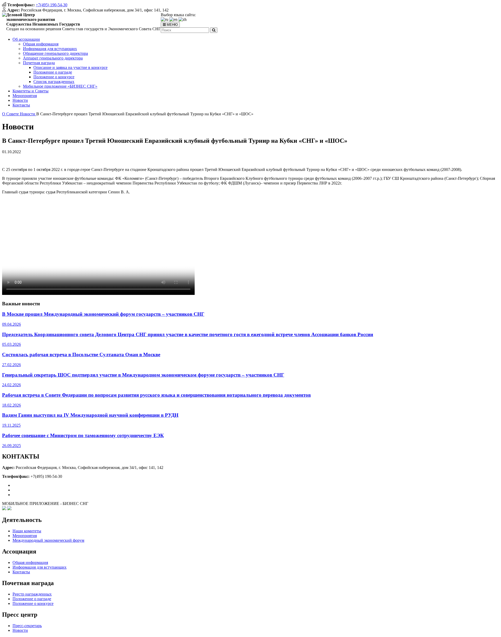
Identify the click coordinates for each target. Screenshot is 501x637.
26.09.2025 (11, 445)
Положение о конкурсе (53, 77)
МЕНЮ (172, 25)
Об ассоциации (26, 39)
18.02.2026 (11, 405)
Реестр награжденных (32, 594)
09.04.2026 (11, 324)
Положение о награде (52, 72)
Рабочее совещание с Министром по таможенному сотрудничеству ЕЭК (83, 435)
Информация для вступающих (50, 48)
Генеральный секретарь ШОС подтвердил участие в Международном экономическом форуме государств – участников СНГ (143, 375)
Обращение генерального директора (55, 53)
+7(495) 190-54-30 (51, 5)
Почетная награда (39, 63)
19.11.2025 (11, 425)
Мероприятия (25, 95)
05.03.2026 (11, 344)
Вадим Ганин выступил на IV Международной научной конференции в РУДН (90, 415)
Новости (20, 100)
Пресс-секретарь (27, 625)
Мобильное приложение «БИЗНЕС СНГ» (60, 86)
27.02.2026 (11, 364)
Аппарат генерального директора (53, 58)
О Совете (11, 114)
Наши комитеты (27, 531)
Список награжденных (53, 81)
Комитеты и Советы (31, 91)
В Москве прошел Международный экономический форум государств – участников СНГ (103, 314)
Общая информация (40, 44)
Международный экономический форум (48, 540)
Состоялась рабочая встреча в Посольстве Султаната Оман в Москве (81, 354)
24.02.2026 (11, 385)
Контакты (21, 105)
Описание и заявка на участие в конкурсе (70, 67)
